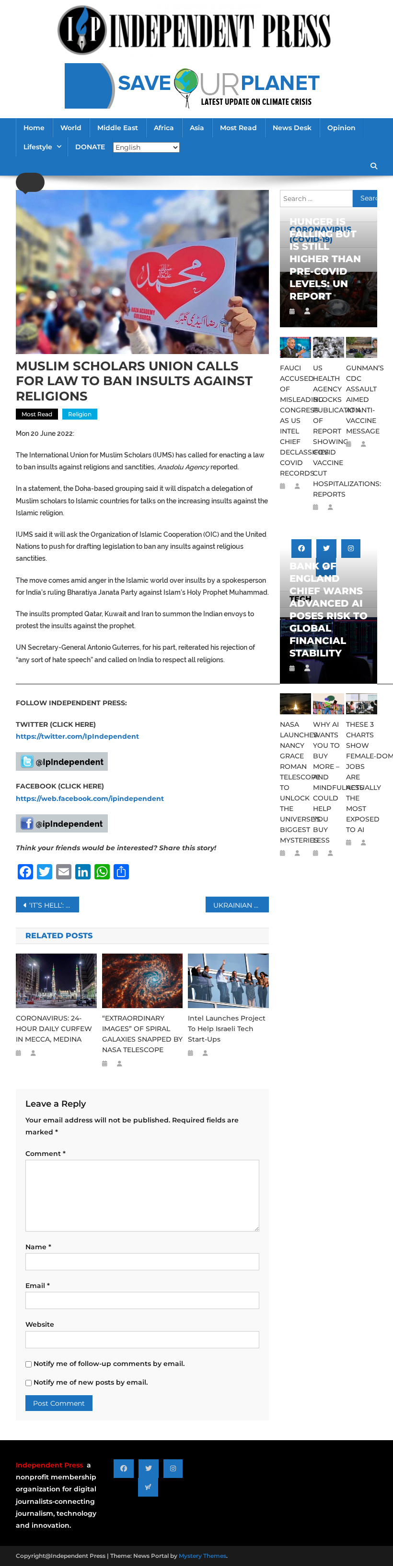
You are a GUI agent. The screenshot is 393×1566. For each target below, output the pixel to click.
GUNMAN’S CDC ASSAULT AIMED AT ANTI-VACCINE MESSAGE (361, 399)
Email (37, 1285)
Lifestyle (37, 147)
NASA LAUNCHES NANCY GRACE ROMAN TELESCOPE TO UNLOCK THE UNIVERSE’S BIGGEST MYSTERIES (295, 782)
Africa (164, 127)
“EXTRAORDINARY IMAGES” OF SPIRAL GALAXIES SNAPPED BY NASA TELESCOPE (142, 1034)
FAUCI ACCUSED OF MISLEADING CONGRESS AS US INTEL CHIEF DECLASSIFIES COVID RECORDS (295, 421)
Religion (80, 414)
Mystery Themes (202, 1555)
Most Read (238, 127)
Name (38, 1247)
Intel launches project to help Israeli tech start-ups (227, 1029)
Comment (45, 1153)
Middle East (117, 127)
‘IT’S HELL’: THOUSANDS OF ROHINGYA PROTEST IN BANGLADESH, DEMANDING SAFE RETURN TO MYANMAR (54, 905)
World (70, 127)
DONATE (90, 147)
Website (39, 1324)
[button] (30, 182)
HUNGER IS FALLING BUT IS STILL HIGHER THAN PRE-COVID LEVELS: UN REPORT (325, 259)
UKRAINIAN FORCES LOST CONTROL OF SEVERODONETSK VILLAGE (241, 905)
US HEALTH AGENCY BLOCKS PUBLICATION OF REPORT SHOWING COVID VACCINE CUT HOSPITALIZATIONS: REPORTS (328, 431)
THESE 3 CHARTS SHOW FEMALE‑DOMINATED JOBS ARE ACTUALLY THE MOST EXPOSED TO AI (361, 777)
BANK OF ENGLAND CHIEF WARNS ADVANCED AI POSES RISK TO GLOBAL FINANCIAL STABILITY (328, 609)
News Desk (292, 127)
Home (34, 127)
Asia (197, 127)
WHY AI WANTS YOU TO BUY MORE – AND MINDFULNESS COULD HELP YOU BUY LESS (328, 782)
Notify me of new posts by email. (91, 1382)
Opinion (341, 127)
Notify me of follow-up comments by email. (109, 1363)
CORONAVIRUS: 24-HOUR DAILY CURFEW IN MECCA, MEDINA (54, 1029)
